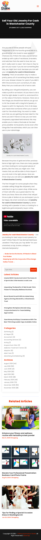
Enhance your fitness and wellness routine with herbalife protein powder (18, 434)
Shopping (28, 28)
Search (33, 270)
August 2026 (8, 363)
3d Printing (7, 332)
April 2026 (7, 374)
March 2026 (8, 377)
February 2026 (9, 380)
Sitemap (26, 535)
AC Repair (7, 334)
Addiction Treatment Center (14, 348)
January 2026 (8, 382)
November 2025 (9, 388)
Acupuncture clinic (10, 345)
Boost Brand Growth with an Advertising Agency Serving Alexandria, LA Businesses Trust (19, 298)
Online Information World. (26, 534)
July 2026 (7, 366)
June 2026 (7, 369)
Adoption (7, 351)
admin (13, 28)
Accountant (8, 337)
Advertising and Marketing (13, 356)
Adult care (7, 353)
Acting (6, 342)
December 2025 (9, 385)
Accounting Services (11, 340)
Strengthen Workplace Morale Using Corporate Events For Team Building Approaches (17, 310)
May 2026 (7, 372)
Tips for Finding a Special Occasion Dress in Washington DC (17, 514)
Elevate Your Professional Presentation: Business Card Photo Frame (19, 474)
